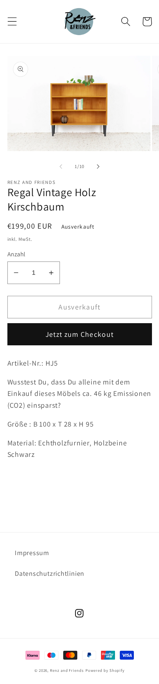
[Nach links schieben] (61, 166)
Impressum (32, 552)
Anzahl (16, 254)
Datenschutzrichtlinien (49, 573)
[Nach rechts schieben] (98, 166)
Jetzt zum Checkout (79, 334)
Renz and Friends (67, 670)
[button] (12, 21)
